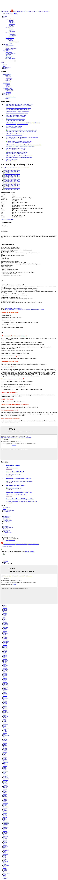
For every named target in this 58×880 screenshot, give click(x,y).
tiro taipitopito (9, 469)
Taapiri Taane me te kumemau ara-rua (13, 308)
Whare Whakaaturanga (11, 48)
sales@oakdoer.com (6, 11)
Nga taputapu (9, 39)
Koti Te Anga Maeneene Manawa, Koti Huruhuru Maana (19, 157)
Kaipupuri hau (12, 34)
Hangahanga (9, 52)
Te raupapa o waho (10, 33)
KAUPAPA (6, 50)
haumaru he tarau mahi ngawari (15, 485)
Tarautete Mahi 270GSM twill (15, 472)
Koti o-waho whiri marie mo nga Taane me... (19, 478)
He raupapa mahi (7, 519)
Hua (4, 17)
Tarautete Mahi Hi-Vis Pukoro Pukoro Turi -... (16, 138)
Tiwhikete (8, 57)
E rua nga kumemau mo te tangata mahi (15, 120)
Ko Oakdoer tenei (10, 45)
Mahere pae (32, 551)
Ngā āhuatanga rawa (10, 53)
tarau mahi (11, 21)
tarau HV (11, 30)
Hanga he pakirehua (7, 546)
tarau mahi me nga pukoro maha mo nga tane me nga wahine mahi (21, 131)
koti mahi (11, 20)
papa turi (11, 40)
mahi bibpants (12, 22)
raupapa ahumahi (10, 18)
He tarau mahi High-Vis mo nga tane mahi (15, 116)
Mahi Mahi (8, 54)
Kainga (5, 16)
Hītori (7, 47)
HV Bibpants (12, 31)
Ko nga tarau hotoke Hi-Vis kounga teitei (15, 149)
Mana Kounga (9, 55)
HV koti (11, 29)
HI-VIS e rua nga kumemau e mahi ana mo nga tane (17, 109)
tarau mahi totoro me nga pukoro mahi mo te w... (17, 124)
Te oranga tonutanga (10, 58)
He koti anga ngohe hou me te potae (14, 135)
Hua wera (27, 551)
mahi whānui (12, 24)
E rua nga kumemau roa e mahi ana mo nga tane (17, 113)
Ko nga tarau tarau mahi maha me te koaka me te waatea (18, 105)
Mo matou (5, 44)
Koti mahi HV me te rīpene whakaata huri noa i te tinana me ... (20, 146)
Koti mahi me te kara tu (11, 160)
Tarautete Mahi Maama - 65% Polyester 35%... (20, 499)
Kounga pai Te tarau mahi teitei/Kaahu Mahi (16, 153)
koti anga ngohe (12, 35)
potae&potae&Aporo (13, 41)
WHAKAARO (9, 49)
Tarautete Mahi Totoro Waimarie (13, 127)
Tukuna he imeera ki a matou (7, 219)
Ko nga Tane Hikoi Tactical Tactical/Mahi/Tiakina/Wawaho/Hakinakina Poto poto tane (24, 309)
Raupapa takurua (10, 38)
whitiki (10, 43)
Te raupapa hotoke (7, 520)
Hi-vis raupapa (9, 27)
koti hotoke (11, 36)
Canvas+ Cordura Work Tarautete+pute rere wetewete (18, 142)
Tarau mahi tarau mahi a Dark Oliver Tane (19, 492)
